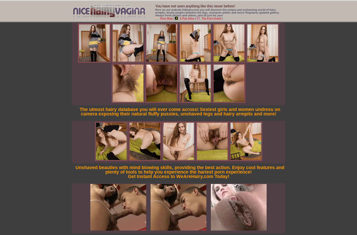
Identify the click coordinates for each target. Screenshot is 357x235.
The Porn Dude (211, 18)
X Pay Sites (187, 18)
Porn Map (166, 18)
